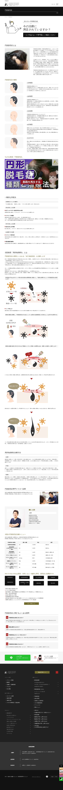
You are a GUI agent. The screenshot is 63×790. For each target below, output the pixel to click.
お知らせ (36, 710)
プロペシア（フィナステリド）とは (13, 719)
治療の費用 (9, 698)
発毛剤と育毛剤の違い (11, 725)
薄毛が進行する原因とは (11, 715)
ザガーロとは (9, 733)
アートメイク (37, 705)
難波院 (8, 682)
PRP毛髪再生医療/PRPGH (39, 682)
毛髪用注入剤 (37, 693)
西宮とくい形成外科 (29, 765)
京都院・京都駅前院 (11, 684)
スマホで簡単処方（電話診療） (13, 702)
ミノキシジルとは (10, 717)
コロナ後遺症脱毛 (38, 702)
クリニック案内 (10, 680)
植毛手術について (10, 727)
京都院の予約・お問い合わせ (40, 721)
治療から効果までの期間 (11, 721)
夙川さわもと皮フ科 (29, 753)
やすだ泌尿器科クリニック (31, 759)
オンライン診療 (10, 696)
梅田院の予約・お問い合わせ (40, 716)
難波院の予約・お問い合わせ (40, 719)
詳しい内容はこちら (31, 603)
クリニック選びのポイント (12, 723)
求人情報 (9, 688)
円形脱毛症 (36, 696)
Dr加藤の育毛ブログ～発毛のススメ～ (42, 712)
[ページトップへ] (57, 672)
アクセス (9, 686)
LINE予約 (36, 725)
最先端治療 (36, 680)
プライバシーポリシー (36, 776)
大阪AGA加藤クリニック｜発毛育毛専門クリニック (18, 776)
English (52, 776)
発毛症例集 (36, 714)
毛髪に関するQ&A (10, 729)
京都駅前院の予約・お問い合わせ (41, 723)
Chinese (56, 776)
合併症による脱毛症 (38, 700)
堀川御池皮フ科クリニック (46, 751)
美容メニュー (37, 707)
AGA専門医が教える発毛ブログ (41, 727)
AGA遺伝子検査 (10, 731)
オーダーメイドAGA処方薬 (39, 691)
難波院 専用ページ (42, 672)
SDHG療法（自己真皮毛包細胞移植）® (41, 684)
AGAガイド (9, 713)
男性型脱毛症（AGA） (39, 689)
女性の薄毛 (36, 698)
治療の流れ (9, 700)
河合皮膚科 (29, 751)
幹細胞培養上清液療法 (38, 686)
